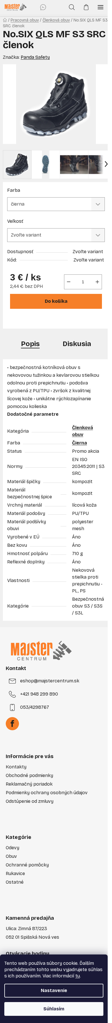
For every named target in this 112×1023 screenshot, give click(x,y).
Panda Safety (35, 57)
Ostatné (15, 882)
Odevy (12, 847)
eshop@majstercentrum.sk (49, 681)
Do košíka (56, 301)
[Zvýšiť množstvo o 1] (97, 282)
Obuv (11, 856)
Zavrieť (48, 320)
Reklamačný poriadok (29, 784)
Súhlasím (53, 1009)
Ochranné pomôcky (27, 865)
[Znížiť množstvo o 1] (68, 282)
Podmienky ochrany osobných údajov (47, 792)
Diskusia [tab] (77, 344)
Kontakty (16, 767)
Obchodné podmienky (29, 775)
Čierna (79, 443)
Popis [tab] (30, 344)
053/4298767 (34, 707)
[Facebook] (12, 723)
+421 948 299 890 (39, 694)
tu (77, 976)
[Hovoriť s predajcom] (43, 7)
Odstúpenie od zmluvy (29, 801)
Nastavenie (54, 990)
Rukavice (15, 873)
